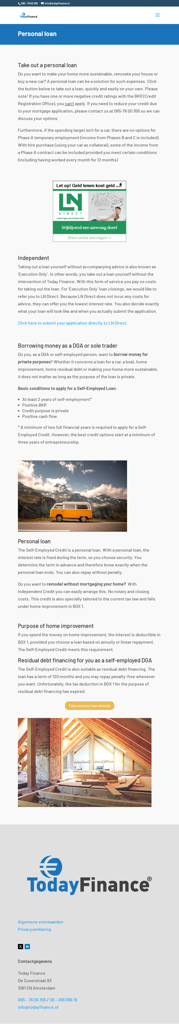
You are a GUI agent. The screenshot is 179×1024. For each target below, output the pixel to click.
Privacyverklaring (34, 929)
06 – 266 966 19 (63, 999)
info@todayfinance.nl (38, 1007)
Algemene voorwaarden (40, 921)
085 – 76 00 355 (32, 999)
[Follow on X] (20, 946)
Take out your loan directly (89, 705)
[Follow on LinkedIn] (27, 946)
